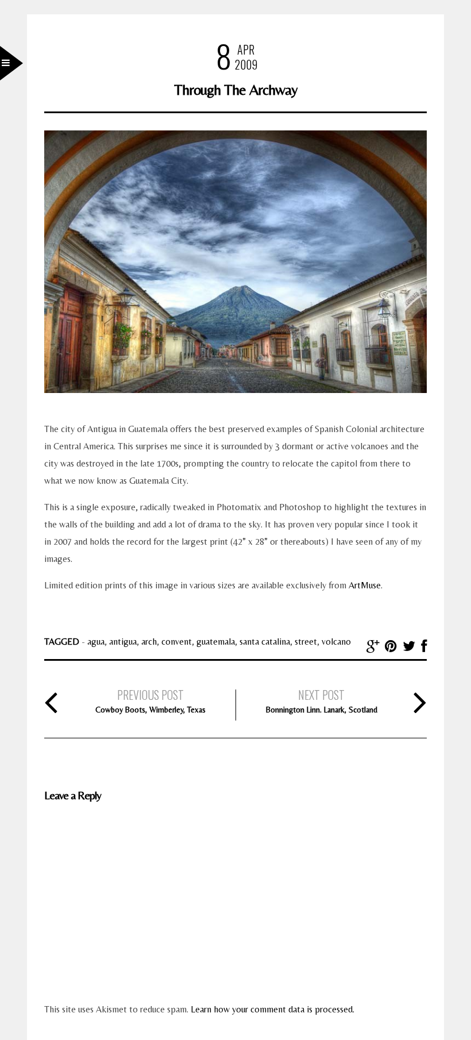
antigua (123, 641)
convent (176, 641)
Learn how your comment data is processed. (272, 1009)
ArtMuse (365, 585)
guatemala (215, 641)
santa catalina (265, 641)
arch (149, 641)
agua (96, 641)
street (306, 641)
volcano (336, 641)
